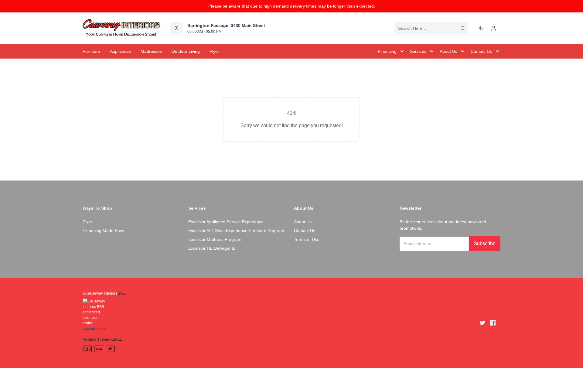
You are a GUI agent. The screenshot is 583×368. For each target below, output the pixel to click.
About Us (303, 221)
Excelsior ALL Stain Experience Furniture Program (236, 230)
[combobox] (431, 28)
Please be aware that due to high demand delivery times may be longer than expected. (291, 6)
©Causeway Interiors (100, 293)
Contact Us (304, 230)
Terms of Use (306, 239)
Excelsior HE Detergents (211, 248)
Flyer (87, 221)
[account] (494, 28)
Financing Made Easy (103, 230)
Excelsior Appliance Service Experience (226, 221)
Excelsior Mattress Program (214, 239)
